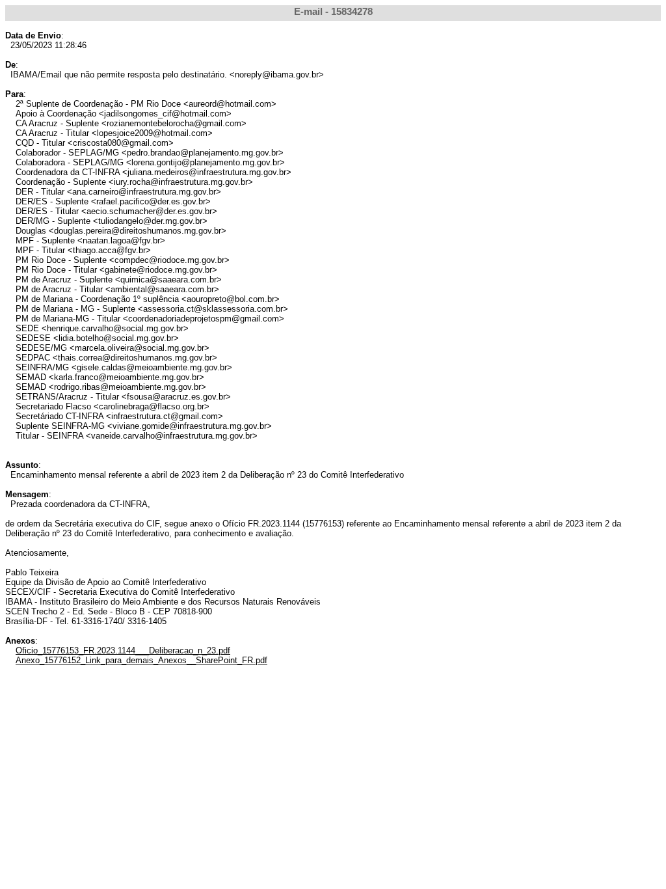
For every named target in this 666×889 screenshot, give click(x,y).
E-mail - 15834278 (333, 12)
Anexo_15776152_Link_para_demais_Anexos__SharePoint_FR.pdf (141, 660)
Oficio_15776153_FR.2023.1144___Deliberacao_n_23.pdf (123, 650)
